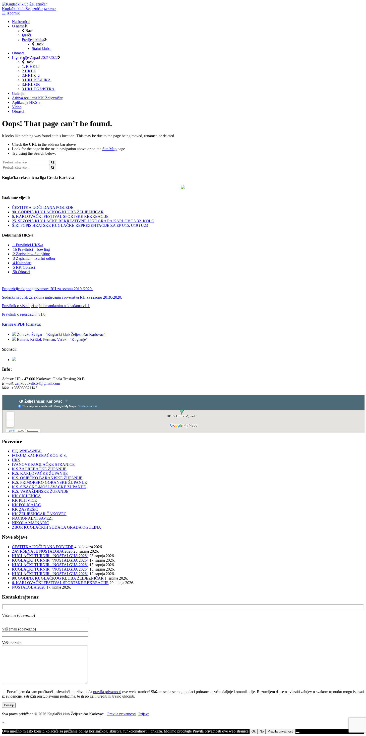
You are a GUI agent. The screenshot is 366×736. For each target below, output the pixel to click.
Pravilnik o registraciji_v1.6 (23, 314)
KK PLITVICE (24, 500)
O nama (18, 26)
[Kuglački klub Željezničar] (24, 4)
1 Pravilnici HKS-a (27, 245)
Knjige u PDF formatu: (21, 324)
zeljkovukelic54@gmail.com (37, 383)
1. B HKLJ (31, 66)
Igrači (26, 35)
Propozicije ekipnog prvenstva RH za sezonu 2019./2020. (47, 289)
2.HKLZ (29, 71)
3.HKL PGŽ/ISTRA (38, 89)
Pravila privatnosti (121, 714)
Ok (253, 731)
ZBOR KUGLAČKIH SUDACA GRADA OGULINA (56, 527)
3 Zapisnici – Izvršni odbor (33, 258)
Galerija (18, 93)
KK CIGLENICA (26, 496)
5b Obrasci (21, 272)
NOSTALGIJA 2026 (28, 587)
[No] (298, 732)
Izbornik (12, 13)
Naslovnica (21, 21)
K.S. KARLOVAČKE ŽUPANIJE (40, 473)
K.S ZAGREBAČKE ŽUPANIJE (39, 469)
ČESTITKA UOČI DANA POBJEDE (42, 207)
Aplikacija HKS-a (26, 102)
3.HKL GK (31, 84)
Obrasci (18, 53)
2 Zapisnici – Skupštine (31, 254)
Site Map (109, 149)
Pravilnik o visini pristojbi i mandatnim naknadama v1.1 (46, 306)
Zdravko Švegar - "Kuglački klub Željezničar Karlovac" (61, 334)
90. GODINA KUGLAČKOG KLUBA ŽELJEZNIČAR (58, 212)
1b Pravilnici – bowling (31, 249)
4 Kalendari (21, 263)
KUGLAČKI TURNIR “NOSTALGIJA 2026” (50, 556)
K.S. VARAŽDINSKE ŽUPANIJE (40, 491)
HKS (16, 460)
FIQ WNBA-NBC (27, 451)
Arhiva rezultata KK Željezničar (37, 98)
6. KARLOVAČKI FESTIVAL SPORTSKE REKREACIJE (60, 216)
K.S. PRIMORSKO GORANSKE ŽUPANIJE (49, 482)
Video (16, 107)
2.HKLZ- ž (31, 75)
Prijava (143, 714)
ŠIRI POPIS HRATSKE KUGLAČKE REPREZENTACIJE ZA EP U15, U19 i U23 (80, 225)
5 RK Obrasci (23, 267)
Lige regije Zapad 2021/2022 (35, 57)
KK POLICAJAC (26, 505)
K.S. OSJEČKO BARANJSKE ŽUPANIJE (47, 478)
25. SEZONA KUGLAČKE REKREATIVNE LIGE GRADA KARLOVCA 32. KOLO (83, 221)
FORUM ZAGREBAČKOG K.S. (39, 455)
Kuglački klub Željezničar (22, 8)
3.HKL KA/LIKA (36, 80)
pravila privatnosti (107, 692)
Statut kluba (41, 48)
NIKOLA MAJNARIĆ (30, 523)
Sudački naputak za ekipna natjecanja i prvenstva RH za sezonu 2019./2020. (62, 297)
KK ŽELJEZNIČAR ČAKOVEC (39, 514)
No (262, 731)
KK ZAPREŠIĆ (25, 509)
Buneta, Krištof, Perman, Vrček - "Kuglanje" (52, 339)
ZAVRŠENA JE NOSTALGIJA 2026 (42, 551)
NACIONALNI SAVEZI (32, 518)
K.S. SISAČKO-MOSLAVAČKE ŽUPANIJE (49, 487)
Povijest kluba (33, 39)
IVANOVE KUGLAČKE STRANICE (43, 464)
